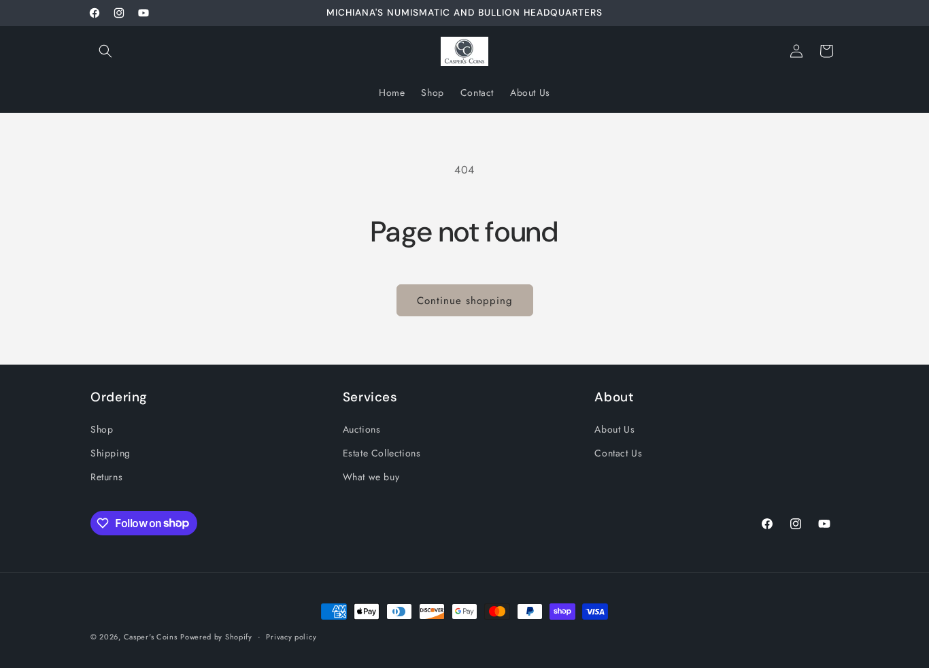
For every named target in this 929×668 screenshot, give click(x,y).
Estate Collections (382, 452)
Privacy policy (291, 636)
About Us (614, 428)
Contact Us (618, 452)
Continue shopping (465, 300)
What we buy (371, 476)
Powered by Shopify (216, 636)
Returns (106, 476)
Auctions (362, 428)
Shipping (110, 452)
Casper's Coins (151, 636)
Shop (101, 428)
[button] (105, 51)
